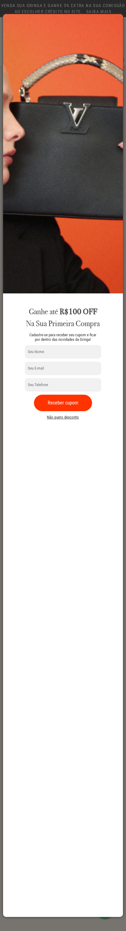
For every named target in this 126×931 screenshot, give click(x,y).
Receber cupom (63, 403)
